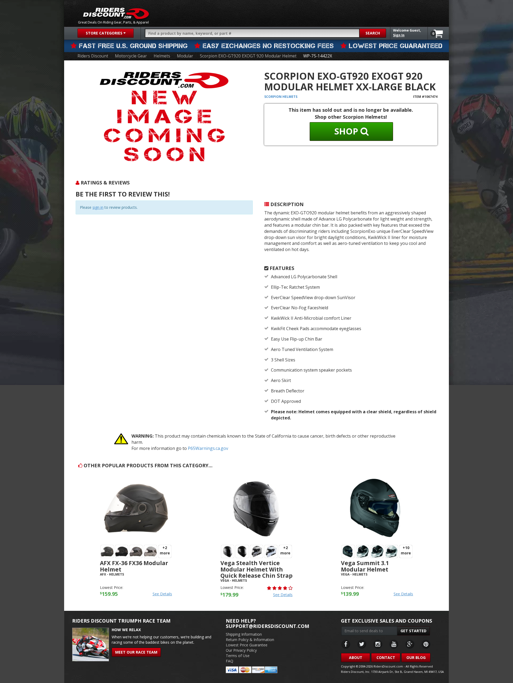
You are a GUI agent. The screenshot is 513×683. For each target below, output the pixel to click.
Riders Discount (92, 56)
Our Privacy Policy (241, 650)
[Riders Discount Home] (115, 13)
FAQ (229, 660)
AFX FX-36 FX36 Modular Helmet (134, 566)
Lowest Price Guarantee (246, 644)
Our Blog (416, 657)
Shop (347, 131)
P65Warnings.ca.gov (208, 448)
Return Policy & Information (250, 639)
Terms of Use (238, 655)
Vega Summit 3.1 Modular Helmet (365, 566)
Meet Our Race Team (136, 652)
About (355, 657)
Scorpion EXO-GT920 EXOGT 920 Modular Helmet (248, 56)
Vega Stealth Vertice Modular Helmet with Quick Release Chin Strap (256, 569)
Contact (385, 657)
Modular (185, 56)
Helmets (162, 56)
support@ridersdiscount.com (267, 626)
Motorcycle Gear (131, 56)
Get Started (413, 630)
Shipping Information (244, 634)
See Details (162, 593)
